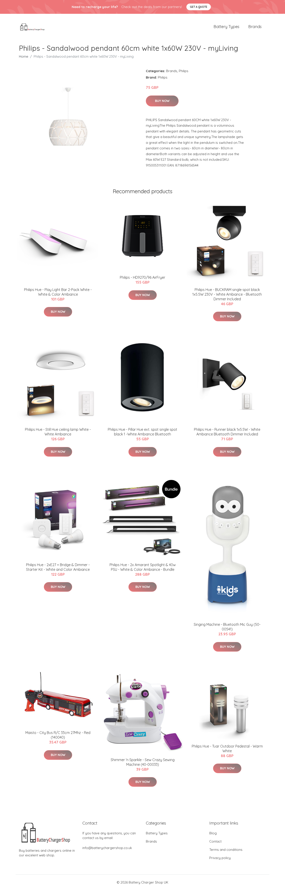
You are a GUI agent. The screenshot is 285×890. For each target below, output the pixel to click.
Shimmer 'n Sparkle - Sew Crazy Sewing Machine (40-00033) (143, 762)
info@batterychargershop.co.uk (107, 848)
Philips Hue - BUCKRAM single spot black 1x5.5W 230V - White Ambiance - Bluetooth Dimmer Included (227, 294)
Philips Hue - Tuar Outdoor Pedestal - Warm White (227, 748)
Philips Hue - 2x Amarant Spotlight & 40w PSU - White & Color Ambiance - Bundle (143, 567)
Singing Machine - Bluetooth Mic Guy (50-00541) (227, 626)
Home (23, 56)
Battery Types (226, 26)
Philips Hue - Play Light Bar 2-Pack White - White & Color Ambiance (58, 292)
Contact (215, 841)
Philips (183, 71)
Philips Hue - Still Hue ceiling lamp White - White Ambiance (58, 431)
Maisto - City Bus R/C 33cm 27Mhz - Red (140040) (57, 735)
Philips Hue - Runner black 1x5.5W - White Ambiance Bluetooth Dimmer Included (227, 431)
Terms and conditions (225, 849)
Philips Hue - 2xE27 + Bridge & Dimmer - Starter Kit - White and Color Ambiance (58, 567)
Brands (255, 26)
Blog (213, 833)
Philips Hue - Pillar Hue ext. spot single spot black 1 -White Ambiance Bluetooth (142, 431)
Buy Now (162, 101)
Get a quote (198, 6)
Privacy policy (220, 858)
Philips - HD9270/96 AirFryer (142, 277)
